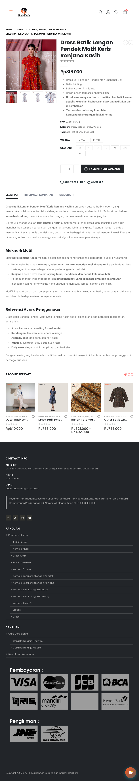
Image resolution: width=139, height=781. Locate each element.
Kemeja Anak (21, 549)
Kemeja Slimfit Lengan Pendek (30, 589)
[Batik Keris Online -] (24, 12)
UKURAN (65, 147)
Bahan (81, 416)
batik (67, 132)
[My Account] (108, 12)
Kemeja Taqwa (22, 569)
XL (115, 147)
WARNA (65, 140)
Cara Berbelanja (18, 633)
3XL (81, 153)
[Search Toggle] (100, 12)
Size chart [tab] (66, 194)
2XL (125, 147)
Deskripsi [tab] (12, 194)
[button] (10, 64)
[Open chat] (130, 772)
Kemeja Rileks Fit (22, 603)
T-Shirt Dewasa (22, 562)
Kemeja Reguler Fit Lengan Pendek (33, 576)
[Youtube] (29, 517)
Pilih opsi (29, 388)
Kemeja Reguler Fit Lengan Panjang (33, 583)
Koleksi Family (84, 126)
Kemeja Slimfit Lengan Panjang (31, 596)
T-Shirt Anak (20, 542)
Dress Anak (19, 555)
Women (97, 126)
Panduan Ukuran (18, 535)
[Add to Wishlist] (33, 416)
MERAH (82, 140)
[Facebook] (8, 517)
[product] (20, 397)
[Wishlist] (116, 12)
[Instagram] (22, 517)
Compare (97, 182)
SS (80, 147)
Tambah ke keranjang (104, 169)
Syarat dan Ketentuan (21, 654)
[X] (15, 517)
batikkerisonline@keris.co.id (22, 488)
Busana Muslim (13, 416)
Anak (74, 416)
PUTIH (96, 140)
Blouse (17, 610)
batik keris (77, 132)
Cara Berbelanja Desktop (28, 641)
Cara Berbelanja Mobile (27, 647)
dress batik (88, 132)
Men (87, 416)
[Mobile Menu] (12, 12)
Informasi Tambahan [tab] (38, 194)
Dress (73, 126)
